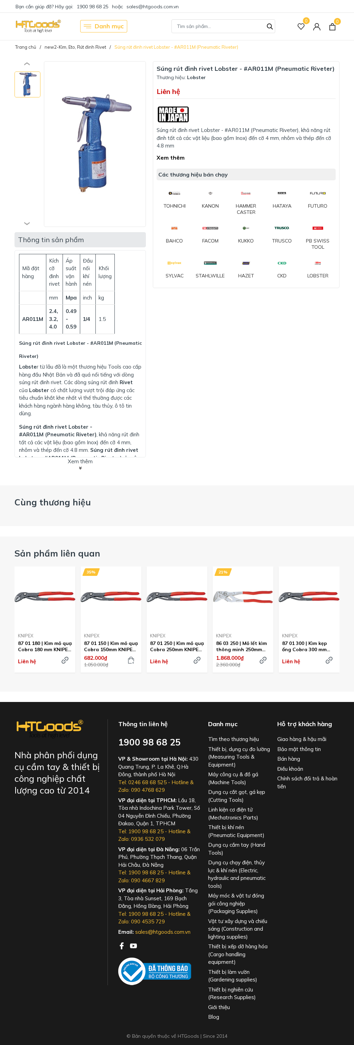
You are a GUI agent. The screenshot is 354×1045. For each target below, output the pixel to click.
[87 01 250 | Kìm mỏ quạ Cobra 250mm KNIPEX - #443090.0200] (177, 597)
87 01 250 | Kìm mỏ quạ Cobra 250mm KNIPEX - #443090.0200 (177, 646)
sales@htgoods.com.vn (153, 6)
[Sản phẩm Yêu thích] (301, 26)
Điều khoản (290, 769)
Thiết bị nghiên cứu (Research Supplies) (232, 993)
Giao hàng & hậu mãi (301, 739)
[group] (95, 144)
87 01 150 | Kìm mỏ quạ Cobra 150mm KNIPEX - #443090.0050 (111, 646)
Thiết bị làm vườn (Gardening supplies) (232, 976)
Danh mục (109, 26)
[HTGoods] (38, 26)
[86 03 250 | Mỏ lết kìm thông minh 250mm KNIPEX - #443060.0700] (243, 597)
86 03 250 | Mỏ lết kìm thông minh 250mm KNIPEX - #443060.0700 (241, 646)
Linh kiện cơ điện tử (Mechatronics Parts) (233, 813)
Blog (213, 1017)
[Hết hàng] (263, 660)
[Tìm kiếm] (270, 25)
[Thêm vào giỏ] (131, 660)
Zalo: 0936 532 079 (141, 839)
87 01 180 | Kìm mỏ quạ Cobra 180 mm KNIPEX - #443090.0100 (45, 646)
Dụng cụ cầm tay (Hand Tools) (236, 849)
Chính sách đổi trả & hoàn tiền (307, 782)
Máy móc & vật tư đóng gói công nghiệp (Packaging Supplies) (236, 903)
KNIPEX (25, 635)
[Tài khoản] (316, 26)
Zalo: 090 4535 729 (141, 921)
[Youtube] (133, 945)
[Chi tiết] (65, 660)
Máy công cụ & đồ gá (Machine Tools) (233, 778)
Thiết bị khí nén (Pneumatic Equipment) (236, 831)
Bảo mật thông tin (299, 749)
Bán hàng (288, 759)
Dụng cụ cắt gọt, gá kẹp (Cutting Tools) (236, 796)
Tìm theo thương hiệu (233, 739)
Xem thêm (171, 157)
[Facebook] (122, 945)
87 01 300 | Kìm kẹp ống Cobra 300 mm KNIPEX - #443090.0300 (304, 646)
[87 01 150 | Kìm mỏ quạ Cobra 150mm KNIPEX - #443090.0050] (111, 597)
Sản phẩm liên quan (57, 553)
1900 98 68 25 (93, 6)
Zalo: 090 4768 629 (141, 790)
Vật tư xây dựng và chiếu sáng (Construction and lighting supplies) (237, 929)
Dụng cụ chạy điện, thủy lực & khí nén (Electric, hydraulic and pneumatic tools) (237, 874)
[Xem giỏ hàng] (332, 26)
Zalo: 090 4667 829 (141, 880)
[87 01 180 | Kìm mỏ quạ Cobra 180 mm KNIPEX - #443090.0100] (45, 597)
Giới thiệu (219, 1007)
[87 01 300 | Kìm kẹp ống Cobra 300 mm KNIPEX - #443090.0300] (309, 597)
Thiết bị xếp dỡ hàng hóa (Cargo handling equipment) (238, 954)
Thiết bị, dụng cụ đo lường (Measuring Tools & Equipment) (239, 757)
